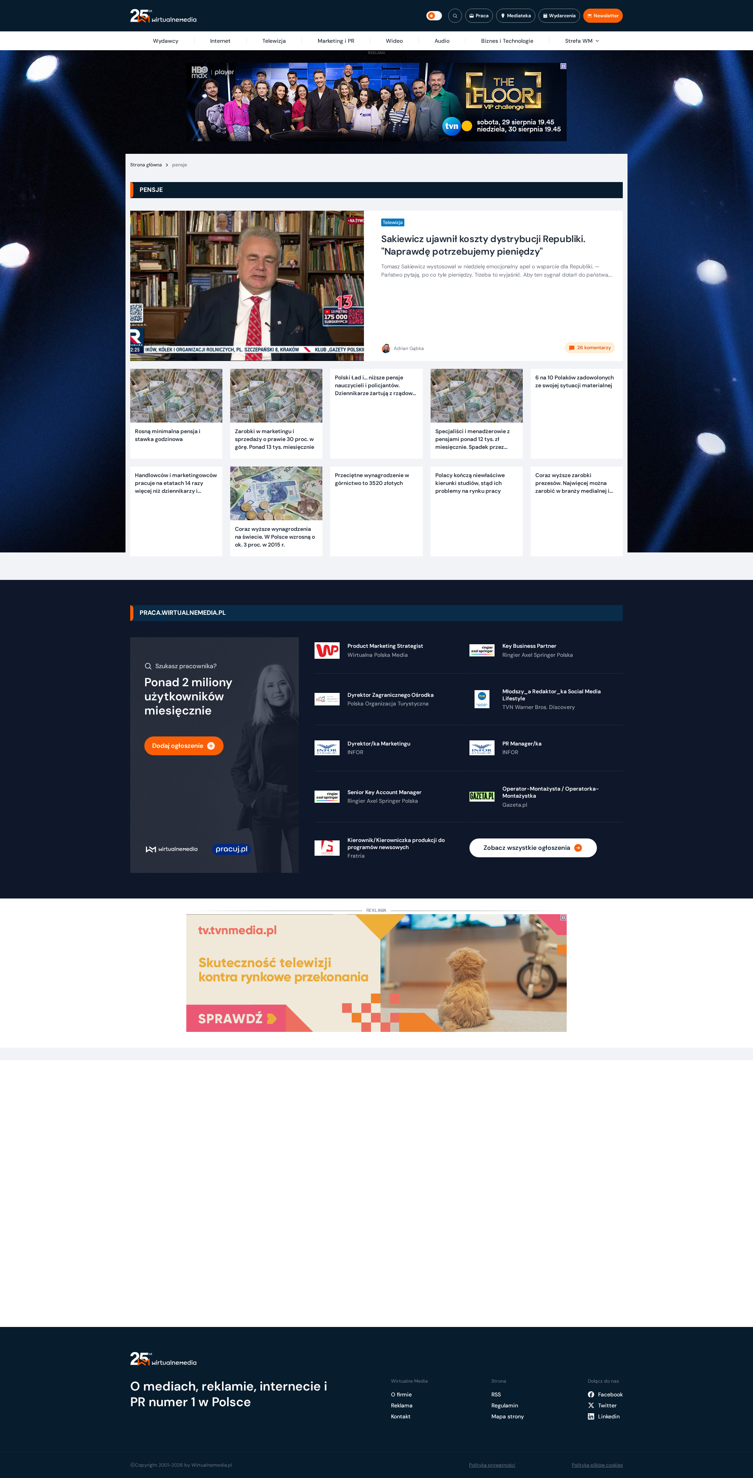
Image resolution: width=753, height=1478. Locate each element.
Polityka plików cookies (597, 1465)
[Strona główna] (163, 16)
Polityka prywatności (492, 1465)
